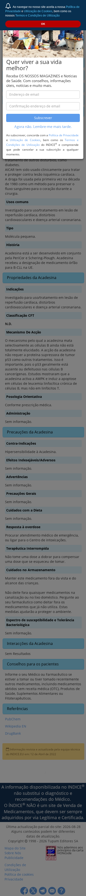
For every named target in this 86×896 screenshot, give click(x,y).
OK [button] (43, 23)
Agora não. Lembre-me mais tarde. (43, 126)
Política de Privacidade (64, 135)
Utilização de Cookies (38, 11)
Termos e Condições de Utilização (37, 15)
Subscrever (43, 118)
